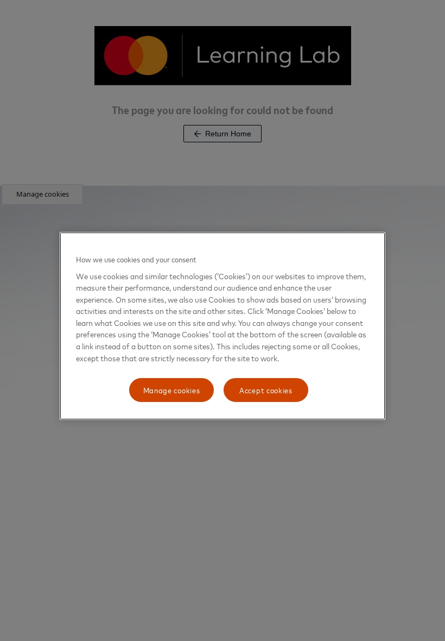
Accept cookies (266, 390)
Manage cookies (171, 390)
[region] (222, 326)
